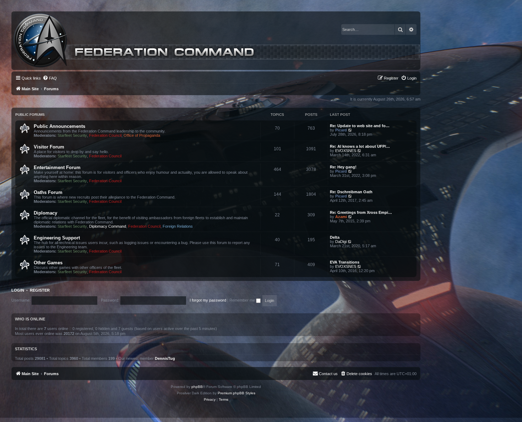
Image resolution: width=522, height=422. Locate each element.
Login (17, 290)
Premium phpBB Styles (236, 393)
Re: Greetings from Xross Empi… (361, 212)
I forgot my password (208, 300)
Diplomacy (45, 213)
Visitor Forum (49, 147)
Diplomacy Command (107, 226)
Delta (334, 237)
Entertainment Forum (57, 167)
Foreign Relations (178, 226)
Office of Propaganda (142, 135)
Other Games (48, 262)
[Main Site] (216, 40)
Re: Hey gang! (343, 167)
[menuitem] (50, 78)
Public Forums (30, 115)
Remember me (242, 300)
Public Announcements (59, 126)
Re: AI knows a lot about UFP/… (360, 146)
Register (40, 290)
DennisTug (165, 358)
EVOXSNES (345, 150)
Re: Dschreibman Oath (351, 192)
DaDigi (341, 241)
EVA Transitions (344, 262)
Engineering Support (57, 237)
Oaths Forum (48, 192)
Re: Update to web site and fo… (360, 126)
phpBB (197, 387)
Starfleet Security (72, 135)
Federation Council (105, 135)
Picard (341, 130)
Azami (341, 217)
